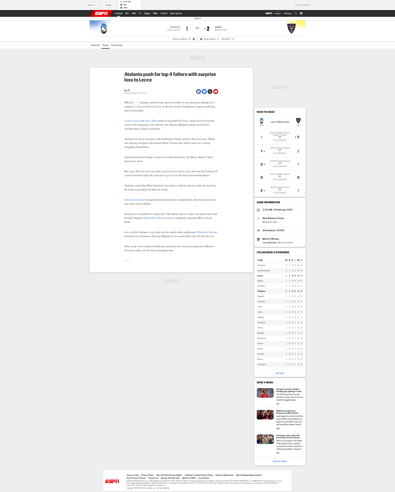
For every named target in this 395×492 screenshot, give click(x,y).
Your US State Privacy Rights (169, 475)
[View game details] (280, 136)
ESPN (101, 13)
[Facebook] (198, 91)
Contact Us (153, 478)
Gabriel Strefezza (158, 218)
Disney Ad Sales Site (170, 478)
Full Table (280, 373)
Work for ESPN (188, 478)
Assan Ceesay (131, 120)
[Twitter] (210, 91)
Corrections (203, 478)
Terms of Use (133, 475)
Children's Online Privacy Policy (199, 475)
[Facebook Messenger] (204, 91)
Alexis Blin (151, 120)
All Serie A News (280, 461)
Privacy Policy (147, 475)
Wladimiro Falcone (207, 232)
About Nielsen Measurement (249, 475)
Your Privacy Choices (136, 478)
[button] (295, 13)
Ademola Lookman (134, 199)
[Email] (215, 91)
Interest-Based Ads (224, 475)
